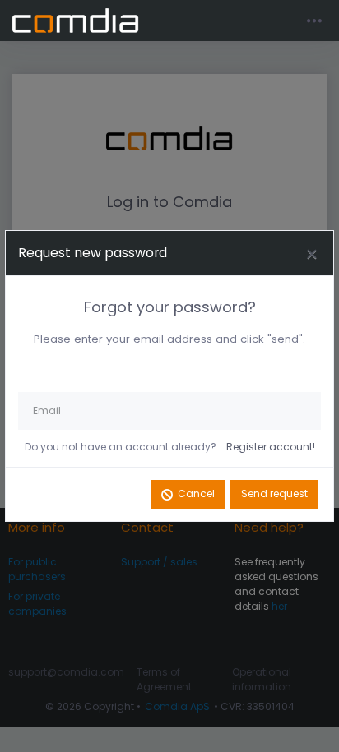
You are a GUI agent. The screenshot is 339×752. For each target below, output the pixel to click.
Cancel (196, 494)
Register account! (270, 447)
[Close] (312, 253)
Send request (274, 494)
